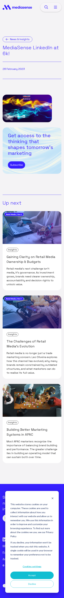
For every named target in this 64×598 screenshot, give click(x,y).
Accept (32, 575)
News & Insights (20, 39)
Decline (32, 583)
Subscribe (16, 165)
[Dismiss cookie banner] (52, 498)
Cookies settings (32, 566)
